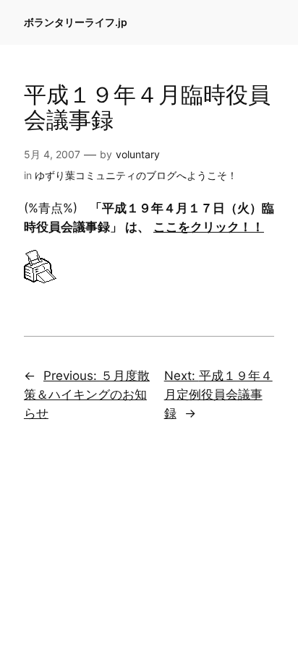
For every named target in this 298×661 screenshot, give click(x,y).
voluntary (138, 154)
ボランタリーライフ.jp (75, 22)
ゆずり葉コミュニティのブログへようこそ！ (136, 175)
